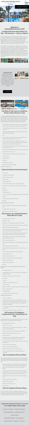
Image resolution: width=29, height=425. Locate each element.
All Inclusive (16, 421)
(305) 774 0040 (21, 405)
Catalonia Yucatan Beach (7, 77)
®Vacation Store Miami (10, 418)
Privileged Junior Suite (21, 77)
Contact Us (22, 421)
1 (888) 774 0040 (12, 405)
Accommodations (19, 418)
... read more (7, 91)
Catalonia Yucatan (14, 415)
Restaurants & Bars (8, 421)
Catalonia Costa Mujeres (8, 409)
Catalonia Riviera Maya (8, 412)
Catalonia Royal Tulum (19, 412)
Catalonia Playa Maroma (20, 409)
